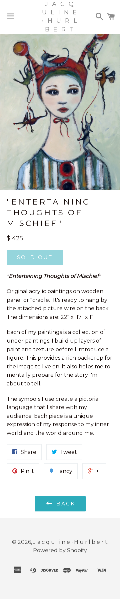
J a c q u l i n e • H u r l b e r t (60, 16)
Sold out (35, 257)
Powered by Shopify (60, 550)
